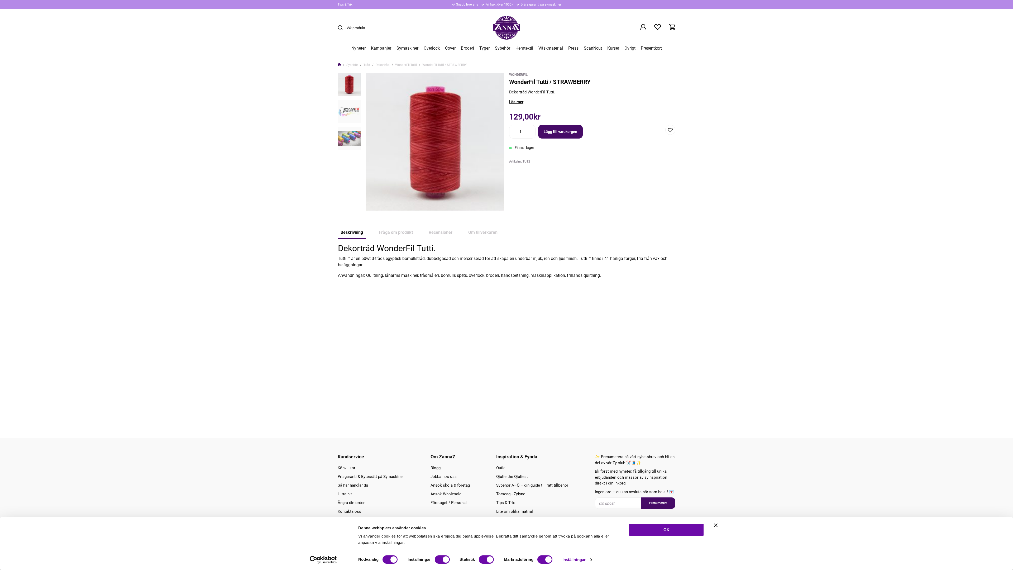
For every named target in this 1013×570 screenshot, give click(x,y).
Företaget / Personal (449, 502)
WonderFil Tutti (406, 65)
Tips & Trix (345, 4)
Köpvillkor (346, 468)
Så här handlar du (353, 485)
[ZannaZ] (506, 28)
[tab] (349, 84)
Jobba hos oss (444, 476)
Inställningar (574, 559)
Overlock (432, 48)
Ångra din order (351, 502)
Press (573, 48)
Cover (450, 48)
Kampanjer (381, 48)
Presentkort (651, 48)
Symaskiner (407, 48)
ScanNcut (593, 48)
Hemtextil (524, 48)
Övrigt (629, 48)
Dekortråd (383, 65)
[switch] (442, 559)
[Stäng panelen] (716, 525)
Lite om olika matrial (514, 511)
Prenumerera (658, 503)
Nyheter (358, 48)
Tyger (484, 48)
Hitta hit (345, 494)
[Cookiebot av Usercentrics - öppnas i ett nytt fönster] (323, 560)
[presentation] (349, 84)
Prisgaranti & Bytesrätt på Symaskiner (371, 476)
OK (666, 530)
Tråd (367, 65)
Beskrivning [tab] (352, 232)
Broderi (467, 48)
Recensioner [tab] (440, 232)
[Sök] (342, 28)
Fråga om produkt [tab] (396, 232)
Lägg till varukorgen (560, 132)
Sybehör (502, 48)
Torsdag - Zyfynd (510, 494)
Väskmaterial (550, 48)
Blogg (436, 468)
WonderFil (518, 75)
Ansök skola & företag (450, 485)
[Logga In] (643, 27)
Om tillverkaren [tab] (483, 232)
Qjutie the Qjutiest (512, 476)
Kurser (613, 48)
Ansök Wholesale (446, 494)
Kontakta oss (349, 511)
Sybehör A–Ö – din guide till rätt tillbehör (532, 485)
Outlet (501, 468)
